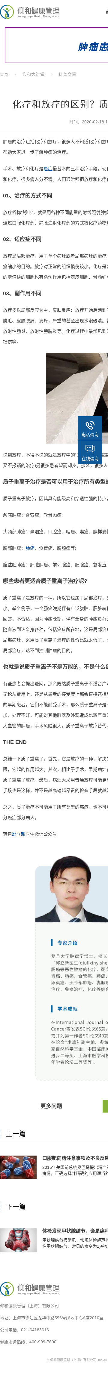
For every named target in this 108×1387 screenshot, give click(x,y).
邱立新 (19, 834)
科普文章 (67, 74)
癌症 (48, 168)
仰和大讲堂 (33, 74)
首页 (4, 74)
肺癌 (30, 548)
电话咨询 (90, 434)
